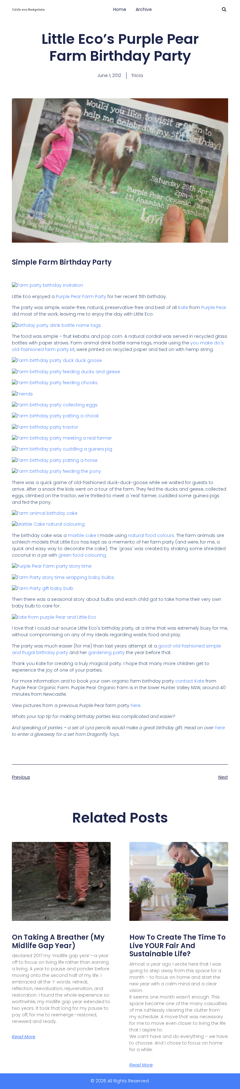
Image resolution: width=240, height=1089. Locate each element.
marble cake (82, 535)
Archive (144, 9)
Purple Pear (68, 296)
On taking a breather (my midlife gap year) (58, 941)
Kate (183, 307)
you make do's (207, 343)
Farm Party (94, 296)
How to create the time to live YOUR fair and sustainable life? (177, 945)
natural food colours (151, 535)
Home (119, 9)
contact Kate (189, 681)
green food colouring (82, 555)
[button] (224, 9)
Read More (23, 1037)
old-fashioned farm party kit (43, 349)
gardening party (106, 652)
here (136, 705)
